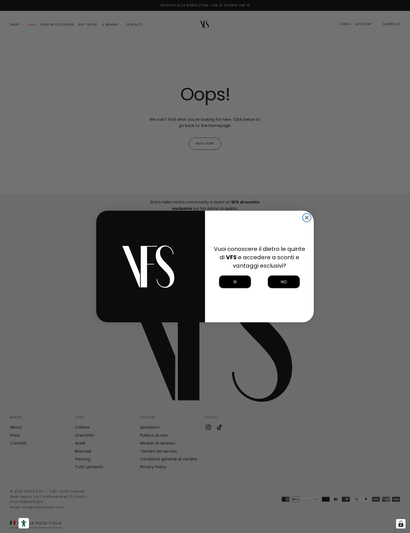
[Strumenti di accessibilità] (23, 523)
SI (235, 282)
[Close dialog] (307, 217)
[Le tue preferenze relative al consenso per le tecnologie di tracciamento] (401, 524)
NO (284, 282)
